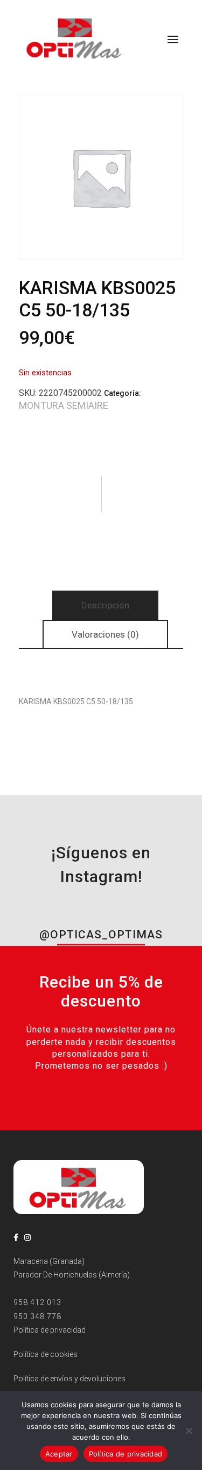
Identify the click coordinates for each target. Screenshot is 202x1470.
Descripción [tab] (105, 605)
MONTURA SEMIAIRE (63, 405)
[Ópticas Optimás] (75, 37)
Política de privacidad (126, 1453)
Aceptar (59, 1453)
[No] (188, 1430)
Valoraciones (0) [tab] (105, 634)
